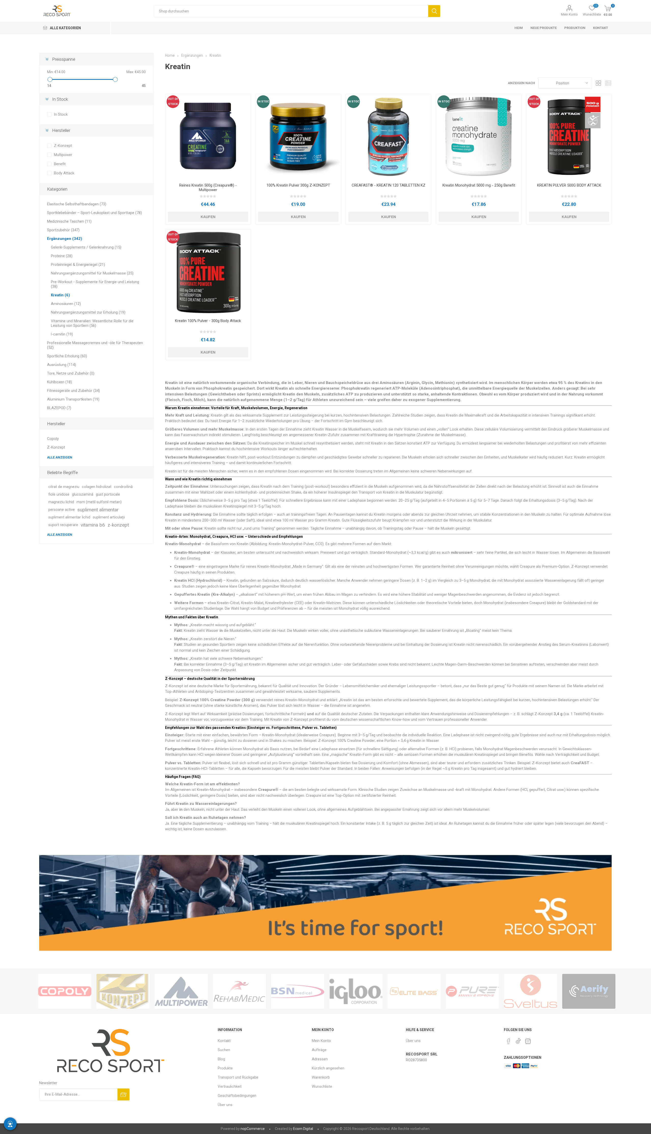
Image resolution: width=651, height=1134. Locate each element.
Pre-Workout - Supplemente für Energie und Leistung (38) (95, 284)
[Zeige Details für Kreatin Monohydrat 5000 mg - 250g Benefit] (478, 136)
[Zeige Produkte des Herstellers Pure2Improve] (472, 991)
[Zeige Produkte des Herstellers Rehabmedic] (239, 991)
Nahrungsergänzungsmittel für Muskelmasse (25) (92, 273)
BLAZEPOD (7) (59, 408)
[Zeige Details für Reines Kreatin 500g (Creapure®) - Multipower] (207, 136)
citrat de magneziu (63, 487)
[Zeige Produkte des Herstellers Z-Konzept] (123, 991)
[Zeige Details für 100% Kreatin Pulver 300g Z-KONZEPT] (298, 136)
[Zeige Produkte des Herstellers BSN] (297, 991)
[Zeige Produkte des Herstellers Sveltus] (530, 991)
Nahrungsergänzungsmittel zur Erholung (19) (88, 312)
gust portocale (108, 494)
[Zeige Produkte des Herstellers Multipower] (181, 991)
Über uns (225, 1104)
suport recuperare (63, 525)
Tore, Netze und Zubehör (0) (70, 373)
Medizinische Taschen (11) (69, 221)
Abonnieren (123, 1094)
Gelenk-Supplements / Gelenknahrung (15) (86, 247)
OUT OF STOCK (173, 101)
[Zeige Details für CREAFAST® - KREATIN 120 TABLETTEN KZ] (388, 136)
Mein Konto (569, 14)
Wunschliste (322, 1086)
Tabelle (598, 83)
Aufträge (319, 1050)
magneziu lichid (61, 502)
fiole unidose (58, 494)
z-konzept (118, 525)
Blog (221, 1059)
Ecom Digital (303, 1129)
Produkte (225, 1068)
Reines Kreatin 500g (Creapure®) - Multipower (208, 187)
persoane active (61, 510)
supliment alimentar (98, 510)
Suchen (434, 11)
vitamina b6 (93, 525)
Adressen (320, 1059)
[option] (65, 991)
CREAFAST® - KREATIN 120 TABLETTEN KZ (388, 185)
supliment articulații (109, 517)
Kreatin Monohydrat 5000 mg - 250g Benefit (478, 185)
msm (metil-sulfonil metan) (99, 502)
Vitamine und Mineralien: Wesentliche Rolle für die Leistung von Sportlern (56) (92, 323)
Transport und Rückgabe (238, 1077)
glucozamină (82, 494)
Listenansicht (608, 83)
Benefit (60, 164)
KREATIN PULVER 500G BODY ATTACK (569, 185)
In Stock (61, 114)
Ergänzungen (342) (64, 238)
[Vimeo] (518, 1040)
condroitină (123, 487)
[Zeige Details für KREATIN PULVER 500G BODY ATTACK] (569, 136)
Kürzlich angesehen (328, 1068)
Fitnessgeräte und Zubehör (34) (73, 390)
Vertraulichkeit (230, 1086)
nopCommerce (253, 1129)
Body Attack (64, 173)
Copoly (53, 438)
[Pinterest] (509, 1041)
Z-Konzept (63, 145)
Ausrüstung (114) (61, 364)
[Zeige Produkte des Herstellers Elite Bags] (414, 991)
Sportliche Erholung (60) (67, 356)
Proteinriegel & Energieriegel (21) (78, 264)
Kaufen (208, 217)
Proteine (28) (61, 256)
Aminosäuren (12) (66, 303)
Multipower (63, 154)
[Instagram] (528, 1041)
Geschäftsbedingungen (237, 1095)
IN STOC (263, 101)
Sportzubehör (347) (63, 230)
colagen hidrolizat (96, 487)
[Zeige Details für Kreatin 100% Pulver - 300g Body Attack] (207, 272)
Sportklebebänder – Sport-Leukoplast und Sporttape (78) (94, 212)
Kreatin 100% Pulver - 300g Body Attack (208, 320)
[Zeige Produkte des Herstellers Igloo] (355, 991)
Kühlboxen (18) (59, 382)
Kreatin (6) (60, 295)
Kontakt (224, 1040)
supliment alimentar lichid (69, 517)
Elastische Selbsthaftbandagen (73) (76, 204)
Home (170, 55)
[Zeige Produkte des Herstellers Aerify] (588, 991)
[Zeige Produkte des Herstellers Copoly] (64, 991)
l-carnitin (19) (62, 334)
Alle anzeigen (59, 457)
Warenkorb (321, 1077)
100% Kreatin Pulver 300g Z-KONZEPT (298, 185)
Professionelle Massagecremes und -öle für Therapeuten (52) (95, 345)
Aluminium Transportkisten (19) (73, 399)
